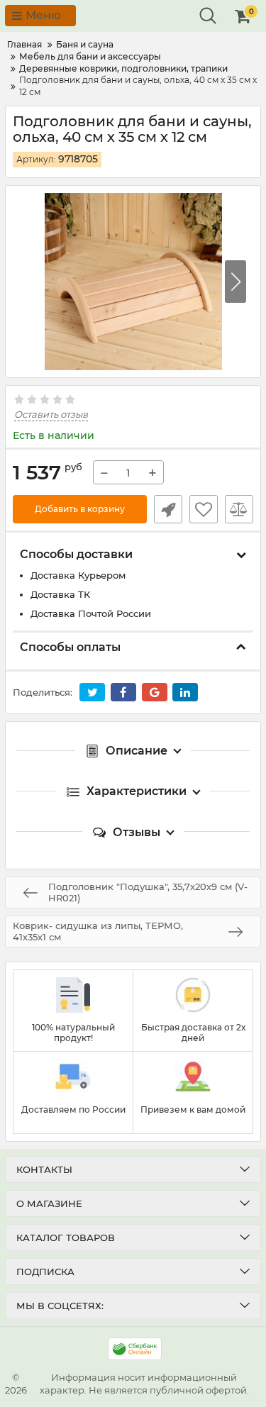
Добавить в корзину (80, 509)
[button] (235, 281)
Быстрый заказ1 (168, 509)
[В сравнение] (239, 509)
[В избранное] (203, 509)
